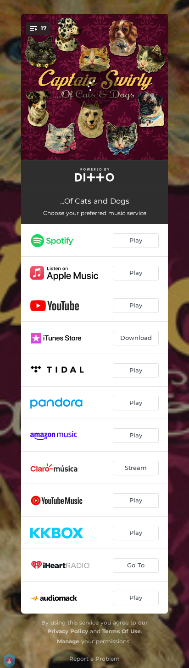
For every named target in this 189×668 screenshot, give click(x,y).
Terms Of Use (121, 631)
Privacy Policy (67, 631)
